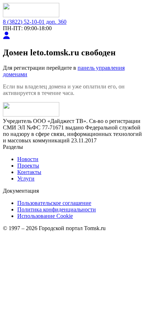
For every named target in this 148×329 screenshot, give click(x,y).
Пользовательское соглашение (54, 203)
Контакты (29, 172)
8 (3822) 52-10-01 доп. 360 (34, 22)
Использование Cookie (45, 216)
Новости (27, 159)
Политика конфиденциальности (56, 209)
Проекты (28, 166)
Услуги (25, 178)
